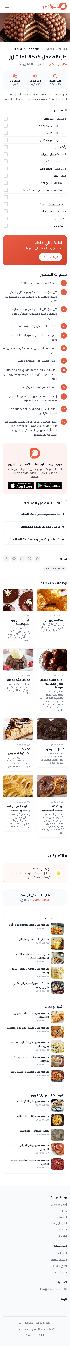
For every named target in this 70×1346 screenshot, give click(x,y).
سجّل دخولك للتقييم (58, 64)
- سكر (56, 175)
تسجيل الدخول (41, 899)
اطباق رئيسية (60, 1265)
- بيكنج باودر (47, 182)
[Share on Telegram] (14, 559)
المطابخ (63, 1229)
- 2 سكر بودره (46, 125)
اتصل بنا (63, 1235)
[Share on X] (29, 559)
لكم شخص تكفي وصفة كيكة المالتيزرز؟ (35, 539)
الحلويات (62, 1253)
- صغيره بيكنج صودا (43, 189)
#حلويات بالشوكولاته (55, 568)
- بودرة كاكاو (46, 140)
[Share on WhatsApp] (22, 559)
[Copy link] (6, 559)
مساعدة (62, 1211)
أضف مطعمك (59, 1204)
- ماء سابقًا (54, 204)
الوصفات (49, 48)
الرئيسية (63, 48)
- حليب (50, 132)
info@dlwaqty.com (51, 1289)
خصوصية (29, 1322)
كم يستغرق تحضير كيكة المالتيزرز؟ (38, 514)
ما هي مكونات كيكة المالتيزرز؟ (41, 527)
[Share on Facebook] (37, 559)
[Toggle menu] (7, 6)
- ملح (58, 147)
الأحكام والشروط (43, 1322)
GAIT (41, 1335)
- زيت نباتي (60, 225)
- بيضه (62, 197)
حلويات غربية (60, 1271)
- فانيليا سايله (48, 154)
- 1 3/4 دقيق (46, 161)
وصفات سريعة (59, 1259)
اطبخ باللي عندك (58, 1223)
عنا (20, 1322)
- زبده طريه (50, 118)
